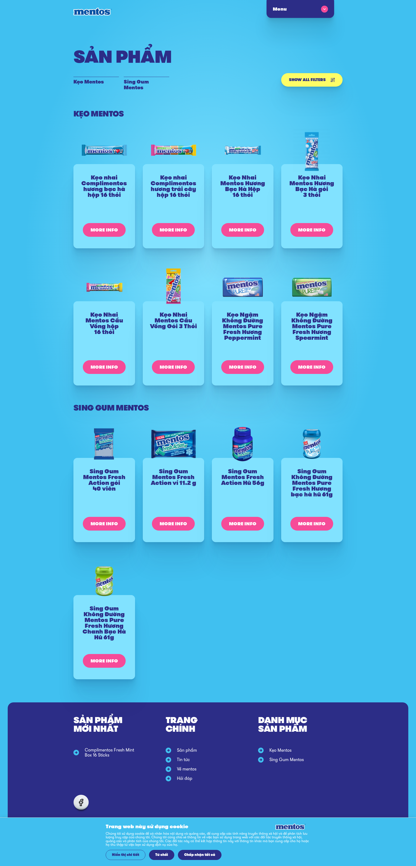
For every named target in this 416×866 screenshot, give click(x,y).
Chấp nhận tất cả (199, 854)
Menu (279, 9)
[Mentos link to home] (92, 12)
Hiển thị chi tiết (125, 854)
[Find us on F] (81, 802)
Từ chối (161, 854)
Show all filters (307, 80)
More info (104, 229)
